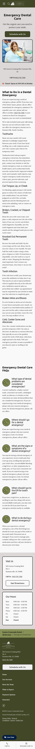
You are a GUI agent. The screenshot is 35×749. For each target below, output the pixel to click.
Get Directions (17, 583)
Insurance (6, 700)
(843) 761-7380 (20, 78)
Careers (12, 720)
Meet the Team (8, 684)
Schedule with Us (17, 34)
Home (4, 674)
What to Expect (8, 689)
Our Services (7, 679)
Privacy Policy (6, 718)
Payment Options (8, 695)
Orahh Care (19, 720)
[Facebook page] (3, 705)
